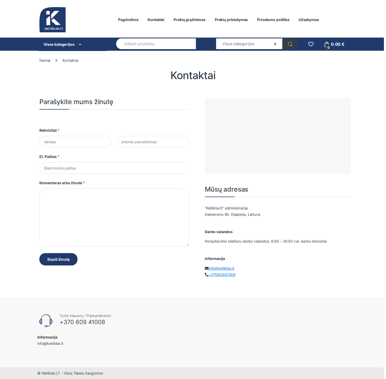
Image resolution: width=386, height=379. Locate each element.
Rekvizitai (49, 130)
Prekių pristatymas (231, 19)
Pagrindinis (128, 19)
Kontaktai (156, 19)
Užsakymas (309, 19)
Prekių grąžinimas (190, 19)
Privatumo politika (273, 19)
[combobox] (156, 43)
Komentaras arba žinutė (62, 183)
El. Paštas (49, 156)
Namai (44, 60)
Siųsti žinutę (58, 259)
